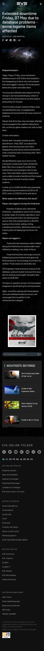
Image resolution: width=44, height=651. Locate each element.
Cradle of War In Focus (30, 420)
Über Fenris (6, 597)
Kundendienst (7, 510)
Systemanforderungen (11, 483)
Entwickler (6, 523)
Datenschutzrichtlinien (11, 606)
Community (6, 514)
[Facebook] (4, 452)
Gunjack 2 (6, 567)
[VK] (39, 452)
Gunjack (5, 562)
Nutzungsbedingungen (11, 601)
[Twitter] (10, 452)
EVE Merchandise (9, 575)
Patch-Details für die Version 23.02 (29, 404)
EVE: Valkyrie (7, 558)
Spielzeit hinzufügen (10, 479)
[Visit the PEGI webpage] (6, 635)
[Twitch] (21, 452)
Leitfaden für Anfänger (11, 487)
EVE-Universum (8, 554)
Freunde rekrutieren (10, 527)
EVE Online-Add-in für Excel (13, 492)
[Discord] (27, 452)
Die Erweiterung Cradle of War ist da (30, 374)
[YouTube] (16, 452)
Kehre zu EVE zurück (10, 531)
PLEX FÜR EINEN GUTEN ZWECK (15, 540)
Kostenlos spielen (9, 470)
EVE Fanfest (7, 571)
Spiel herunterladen (10, 475)
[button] (41, 4)
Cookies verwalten (9, 614)
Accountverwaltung (9, 506)
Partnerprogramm (9, 536)
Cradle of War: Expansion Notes (27, 390)
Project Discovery (9, 579)
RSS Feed (6, 610)
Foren (4, 519)
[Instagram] (33, 452)
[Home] (22, 6)
